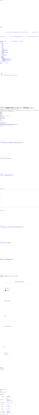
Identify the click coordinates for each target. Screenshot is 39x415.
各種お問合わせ (2, 57)
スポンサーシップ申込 (3, 61)
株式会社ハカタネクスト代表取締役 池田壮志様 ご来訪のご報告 (16, 36)
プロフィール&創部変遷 (4, 50)
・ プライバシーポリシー (9, 412)
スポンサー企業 (3, 54)
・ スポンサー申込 (8, 406)
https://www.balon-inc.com (2, 117)
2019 (2, 46)
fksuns (0, 119)
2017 (2, 47)
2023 (2, 44)
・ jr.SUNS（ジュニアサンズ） (9, 402)
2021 (2, 45)
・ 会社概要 (7, 411)
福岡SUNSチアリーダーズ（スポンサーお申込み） (7, 59)
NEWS (1, 42)
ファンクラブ (2, 53)
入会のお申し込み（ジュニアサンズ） (6, 60)
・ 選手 (7, 398)
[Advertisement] (19, 68)
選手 (2, 48)
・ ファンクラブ (8, 404)
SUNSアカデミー (3, 51)
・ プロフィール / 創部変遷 (9, 400)
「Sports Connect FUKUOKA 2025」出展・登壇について (5, 158)
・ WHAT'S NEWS (8, 396)
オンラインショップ (3, 56)
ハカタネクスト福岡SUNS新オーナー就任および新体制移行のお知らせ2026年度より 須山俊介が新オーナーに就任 (11, 142)
